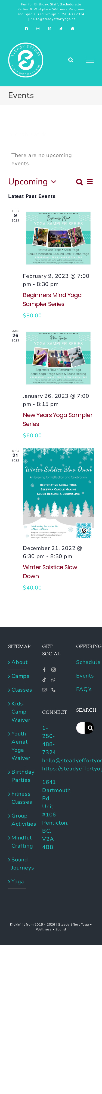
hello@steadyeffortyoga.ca (53, 19)
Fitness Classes (17, 798)
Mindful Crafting (17, 841)
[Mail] (44, 690)
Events (85, 675)
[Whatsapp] (53, 680)
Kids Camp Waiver (17, 712)
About (17, 662)
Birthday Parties (17, 776)
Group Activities (17, 820)
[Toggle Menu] (90, 60)
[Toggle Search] (71, 60)
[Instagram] (53, 670)
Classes (17, 689)
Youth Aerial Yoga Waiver (17, 746)
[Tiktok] (44, 680)
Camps (17, 676)
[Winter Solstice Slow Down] (58, 494)
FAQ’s (84, 689)
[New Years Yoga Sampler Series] (58, 358)
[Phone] (53, 690)
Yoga (17, 881)
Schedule (88, 662)
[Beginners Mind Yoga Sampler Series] (58, 238)
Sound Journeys (17, 863)
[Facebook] (44, 670)
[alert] (51, 159)
